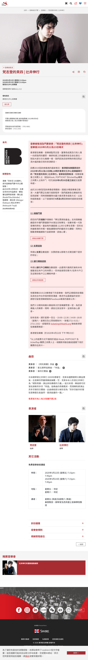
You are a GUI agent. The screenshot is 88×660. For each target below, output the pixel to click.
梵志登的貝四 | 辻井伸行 (56, 10)
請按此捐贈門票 (37, 238)
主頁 (25, 10)
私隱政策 (45, 639)
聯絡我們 (79, 610)
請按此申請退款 (37, 280)
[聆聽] (56, 364)
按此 (27, 656)
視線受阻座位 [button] (38, 536)
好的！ (76, 652)
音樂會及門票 (33, 10)
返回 (81, 544)
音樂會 (43, 10)
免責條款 (36, 639)
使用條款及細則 (57, 639)
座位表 (6, 104)
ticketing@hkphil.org (61, 323)
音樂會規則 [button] (37, 529)
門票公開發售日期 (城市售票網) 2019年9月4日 (21, 118)
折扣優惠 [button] (35, 523)
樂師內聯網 (25, 639)
